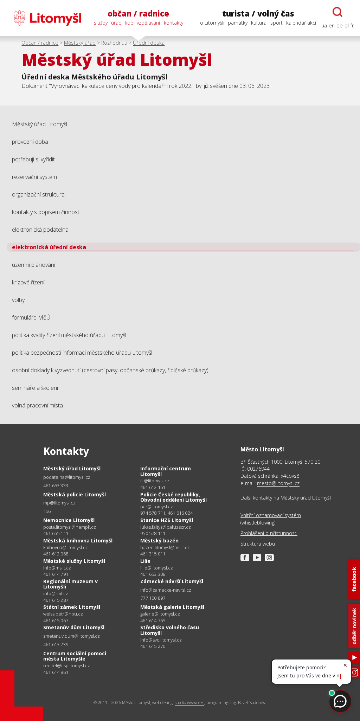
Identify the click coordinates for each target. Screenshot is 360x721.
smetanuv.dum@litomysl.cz (71, 636)
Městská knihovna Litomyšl (77, 540)
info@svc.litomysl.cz (161, 640)
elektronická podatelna (40, 229)
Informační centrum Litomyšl (165, 471)
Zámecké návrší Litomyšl (171, 581)
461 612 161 (152, 487)
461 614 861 (55, 672)
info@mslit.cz (57, 568)
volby (18, 300)
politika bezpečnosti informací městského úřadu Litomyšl (82, 352)
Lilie (145, 561)
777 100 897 (152, 598)
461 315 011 (152, 554)
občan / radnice (138, 13)
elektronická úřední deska (49, 247)
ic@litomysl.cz (154, 480)
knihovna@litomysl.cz (65, 547)
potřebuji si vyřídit (33, 159)
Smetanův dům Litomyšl (73, 627)
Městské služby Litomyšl (74, 561)
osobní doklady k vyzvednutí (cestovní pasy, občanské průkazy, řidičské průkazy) (110, 370)
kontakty (173, 22)
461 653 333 (55, 485)
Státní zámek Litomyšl (71, 607)
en (332, 25)
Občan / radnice (39, 42)
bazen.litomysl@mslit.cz (165, 547)
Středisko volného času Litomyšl (169, 630)
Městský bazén (159, 540)
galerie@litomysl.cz (160, 614)
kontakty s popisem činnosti (46, 212)
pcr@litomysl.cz (156, 506)
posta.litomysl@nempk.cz (69, 527)
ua (324, 25)
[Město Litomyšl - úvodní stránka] (43, 18)
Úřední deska (149, 42)
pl (347, 25)
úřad (116, 22)
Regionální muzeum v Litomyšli (70, 584)
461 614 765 (152, 620)
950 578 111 (152, 533)
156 (47, 511)
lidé (129, 22)
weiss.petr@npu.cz (63, 614)
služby (101, 22)
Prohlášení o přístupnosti (268, 533)
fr (352, 25)
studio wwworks (189, 703)
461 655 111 (55, 533)
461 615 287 (55, 600)
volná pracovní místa (37, 405)
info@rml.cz (55, 593)
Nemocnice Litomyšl (69, 520)
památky (238, 22)
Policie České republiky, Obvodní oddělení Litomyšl (173, 497)
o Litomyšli (212, 22)
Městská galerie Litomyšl (172, 607)
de (339, 25)
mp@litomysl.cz (59, 503)
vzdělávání (148, 22)
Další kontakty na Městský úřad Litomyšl (285, 497)
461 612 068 (55, 554)
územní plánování (33, 265)
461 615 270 (152, 646)
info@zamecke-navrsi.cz (165, 590)
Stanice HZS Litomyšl (166, 520)
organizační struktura (38, 194)
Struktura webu (257, 543)
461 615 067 (55, 620)
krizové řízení (28, 282)
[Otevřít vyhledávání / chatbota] (337, 12)
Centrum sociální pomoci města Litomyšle (74, 656)
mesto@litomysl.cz (278, 483)
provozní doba (30, 142)
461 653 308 (152, 574)
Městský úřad (80, 42)
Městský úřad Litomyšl (39, 124)
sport (276, 22)
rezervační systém (34, 177)
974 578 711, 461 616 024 (166, 513)
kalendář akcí (301, 22)
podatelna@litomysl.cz (66, 477)
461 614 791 (55, 574)
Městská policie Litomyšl (74, 494)
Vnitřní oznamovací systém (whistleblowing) (270, 519)
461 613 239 (55, 644)
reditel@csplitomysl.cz (66, 665)
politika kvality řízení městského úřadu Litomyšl (69, 335)
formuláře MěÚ (31, 317)
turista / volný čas (258, 13)
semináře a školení (35, 388)
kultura (258, 22)
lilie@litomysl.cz (156, 568)
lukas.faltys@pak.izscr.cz (165, 527)
